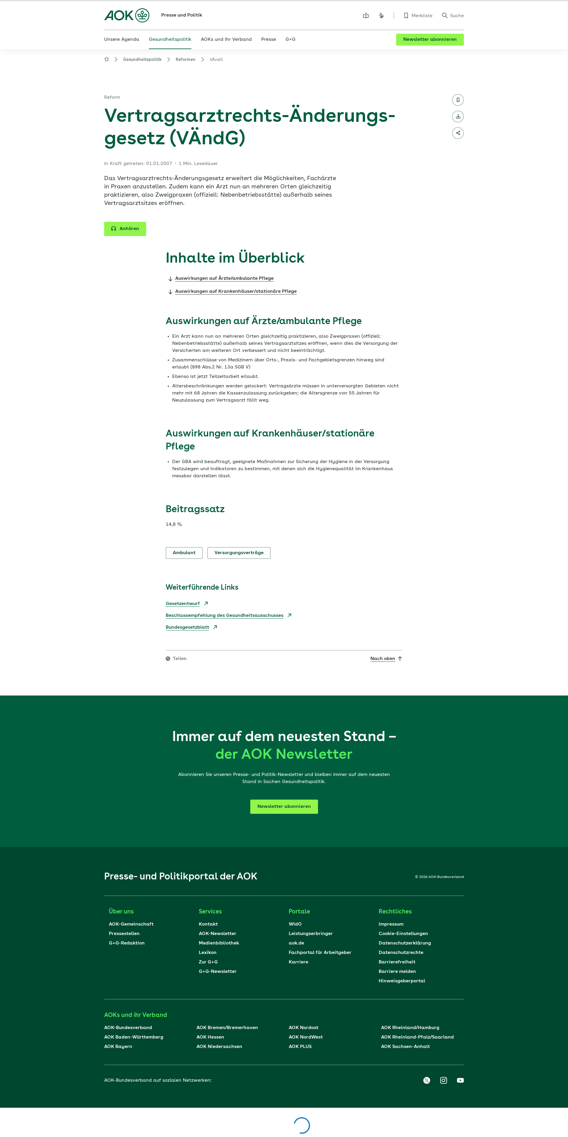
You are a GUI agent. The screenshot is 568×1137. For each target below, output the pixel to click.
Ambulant (184, 553)
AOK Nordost (303, 1028)
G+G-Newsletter (218, 971)
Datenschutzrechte (401, 952)
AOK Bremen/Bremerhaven (227, 1028)
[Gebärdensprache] (381, 15)
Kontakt (208, 924)
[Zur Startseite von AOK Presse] (106, 60)
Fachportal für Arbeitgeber (320, 952)
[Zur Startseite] (126, 15)
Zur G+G (208, 962)
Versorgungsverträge (239, 553)
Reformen (186, 60)
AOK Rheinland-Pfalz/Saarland (417, 1037)
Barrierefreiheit (397, 962)
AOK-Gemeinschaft (131, 924)
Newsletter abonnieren (430, 39)
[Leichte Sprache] (366, 15)
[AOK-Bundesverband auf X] (426, 1080)
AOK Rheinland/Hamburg (410, 1028)
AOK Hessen (210, 1037)
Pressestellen (124, 933)
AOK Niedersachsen (219, 1046)
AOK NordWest (306, 1037)
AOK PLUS (300, 1046)
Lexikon (208, 952)
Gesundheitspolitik (142, 60)
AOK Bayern (118, 1046)
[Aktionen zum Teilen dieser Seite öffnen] (458, 133)
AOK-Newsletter (217, 933)
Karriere (298, 962)
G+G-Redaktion (127, 943)
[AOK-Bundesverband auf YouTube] (460, 1080)
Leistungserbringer (311, 933)
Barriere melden (397, 971)
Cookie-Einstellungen (403, 933)
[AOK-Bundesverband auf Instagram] (443, 1080)
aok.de (296, 943)
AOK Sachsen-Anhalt (405, 1046)
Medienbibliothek (219, 943)
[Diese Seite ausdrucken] (458, 116)
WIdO (295, 924)
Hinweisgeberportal (402, 981)
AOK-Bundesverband (128, 1028)
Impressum (391, 924)
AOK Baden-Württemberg (133, 1037)
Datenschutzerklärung (405, 943)
